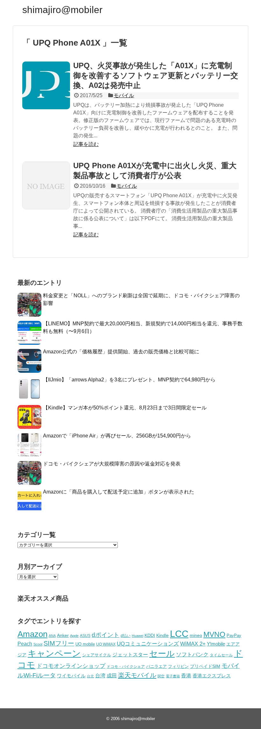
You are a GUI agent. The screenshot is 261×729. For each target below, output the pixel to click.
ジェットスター (130, 654)
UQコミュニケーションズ (148, 644)
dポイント (105, 635)
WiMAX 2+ (193, 643)
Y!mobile (216, 643)
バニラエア (156, 666)
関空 (161, 676)
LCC (179, 633)
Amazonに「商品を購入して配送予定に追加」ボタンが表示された (118, 491)
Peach (25, 643)
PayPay (234, 635)
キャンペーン (54, 653)
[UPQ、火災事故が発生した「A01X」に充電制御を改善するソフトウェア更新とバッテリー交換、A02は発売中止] (46, 85)
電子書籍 (173, 676)
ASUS (85, 635)
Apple (74, 636)
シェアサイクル (96, 655)
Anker (63, 635)
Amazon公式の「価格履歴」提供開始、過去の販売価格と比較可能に (121, 351)
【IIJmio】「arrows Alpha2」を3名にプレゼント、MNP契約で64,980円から (129, 379)
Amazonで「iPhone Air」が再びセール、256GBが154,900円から (117, 435)
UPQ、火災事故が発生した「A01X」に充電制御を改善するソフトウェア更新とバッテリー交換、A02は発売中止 (155, 75)
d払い (125, 635)
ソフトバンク (192, 655)
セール (162, 653)
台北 (90, 676)
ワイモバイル (71, 675)
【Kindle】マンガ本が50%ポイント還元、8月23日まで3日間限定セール (125, 407)
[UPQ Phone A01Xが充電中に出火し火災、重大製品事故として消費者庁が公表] (46, 185)
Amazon (32, 634)
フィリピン (178, 666)
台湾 (100, 675)
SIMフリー (59, 643)
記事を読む (86, 144)
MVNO (214, 634)
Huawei (137, 636)
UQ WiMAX (106, 644)
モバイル (124, 95)
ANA (52, 636)
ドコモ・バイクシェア (126, 666)
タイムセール (221, 655)
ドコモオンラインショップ (71, 666)
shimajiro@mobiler (62, 9)
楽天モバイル (137, 675)
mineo (196, 635)
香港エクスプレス (212, 675)
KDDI (150, 635)
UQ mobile (85, 644)
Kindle (162, 635)
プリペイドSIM (205, 666)
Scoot (37, 644)
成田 (112, 675)
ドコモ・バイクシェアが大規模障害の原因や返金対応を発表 (111, 463)
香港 (186, 675)
